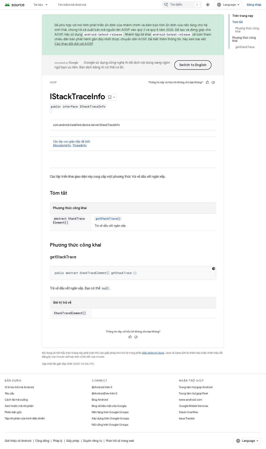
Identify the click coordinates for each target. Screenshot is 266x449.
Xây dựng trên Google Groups (110, 418)
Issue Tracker (187, 418)
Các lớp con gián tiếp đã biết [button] (71, 143)
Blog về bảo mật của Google (109, 406)
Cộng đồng (42, 440)
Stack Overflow (188, 412)
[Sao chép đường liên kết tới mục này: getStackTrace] (80, 257)
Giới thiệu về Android (18, 440)
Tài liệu (38, 4)
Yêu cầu (9, 393)
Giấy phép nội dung (153, 353)
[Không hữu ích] (213, 82)
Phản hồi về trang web (120, 440)
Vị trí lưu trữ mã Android (19, 387)
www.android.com (190, 399)
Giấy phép (72, 440)
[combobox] (181, 4)
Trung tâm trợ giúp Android (195, 387)
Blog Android (100, 399)
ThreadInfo (79, 145)
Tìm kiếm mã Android (72, 4)
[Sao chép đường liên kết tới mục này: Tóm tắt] (71, 193)
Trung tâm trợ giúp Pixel (193, 393)
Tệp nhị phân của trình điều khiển (25, 418)
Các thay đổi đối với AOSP (74, 44)
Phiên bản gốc (13, 412)
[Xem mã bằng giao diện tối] (213, 268)
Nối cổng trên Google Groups (110, 424)
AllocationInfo (62, 145)
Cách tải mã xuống (16, 399)
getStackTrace (106, 218)
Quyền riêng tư (92, 440)
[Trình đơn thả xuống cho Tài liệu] (48, 4)
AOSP (53, 82)
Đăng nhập (254, 4)
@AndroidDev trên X (104, 393)
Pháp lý (57, 440)
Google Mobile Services (193, 406)
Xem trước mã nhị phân (19, 406)
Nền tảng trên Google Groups (110, 412)
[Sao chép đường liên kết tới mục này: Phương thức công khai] (105, 245)
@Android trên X (102, 387)
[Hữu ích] (207, 82)
